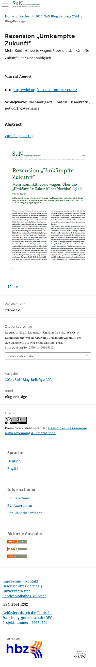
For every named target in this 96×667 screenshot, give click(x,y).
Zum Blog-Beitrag (19, 135)
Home (9, 16)
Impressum (11, 581)
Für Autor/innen (19, 505)
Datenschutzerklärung (21, 586)
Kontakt (31, 581)
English (13, 468)
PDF (15, 286)
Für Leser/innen (19, 498)
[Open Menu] (5, 5)
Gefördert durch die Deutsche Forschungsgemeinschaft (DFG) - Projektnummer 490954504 (29, 617)
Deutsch (14, 461)
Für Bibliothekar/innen (24, 513)
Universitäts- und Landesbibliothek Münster (24, 593)
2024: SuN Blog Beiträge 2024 (57, 16)
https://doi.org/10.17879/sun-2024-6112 (45, 89)
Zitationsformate (20, 356)
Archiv (25, 16)
